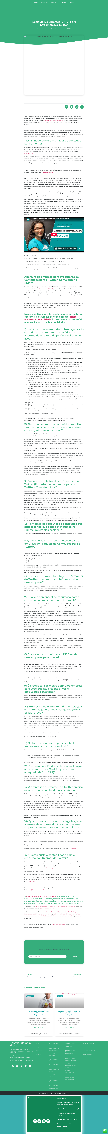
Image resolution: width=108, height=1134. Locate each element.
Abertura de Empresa (88, 1043)
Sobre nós (44, 3)
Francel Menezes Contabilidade (53, 120)
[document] (54, 1114)
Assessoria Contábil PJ (88, 1047)
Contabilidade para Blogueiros (54, 1054)
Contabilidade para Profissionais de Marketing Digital (54, 1087)
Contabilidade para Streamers (54, 1065)
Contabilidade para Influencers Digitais (54, 1049)
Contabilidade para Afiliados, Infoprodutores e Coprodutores (72, 1045)
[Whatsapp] (35, 1121)
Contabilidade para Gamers (54, 1070)
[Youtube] (17, 1066)
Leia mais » (38, 1027)
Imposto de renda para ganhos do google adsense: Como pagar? (69, 1013)
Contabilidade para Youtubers (54, 1044)
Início (37, 1043)
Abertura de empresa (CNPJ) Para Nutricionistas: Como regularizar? (39, 1013)
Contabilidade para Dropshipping (54, 1080)
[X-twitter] (26, 1066)
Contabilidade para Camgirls (54, 1059)
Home (36, 3)
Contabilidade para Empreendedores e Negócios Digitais (70, 1077)
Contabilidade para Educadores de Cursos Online (71, 1065)
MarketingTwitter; (30, 153)
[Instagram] (21, 1066)
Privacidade (39, 1054)
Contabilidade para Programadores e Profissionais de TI (70, 1052)
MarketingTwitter (47, 172)
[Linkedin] (48, 1121)
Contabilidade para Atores (54, 1075)
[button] (54, 1133)
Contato (71, 3)
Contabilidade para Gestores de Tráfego (70, 1071)
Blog (64, 3)
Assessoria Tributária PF (89, 1050)
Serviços (54, 3)
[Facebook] (13, 1066)
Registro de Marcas (88, 1054)
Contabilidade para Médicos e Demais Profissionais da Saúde (71, 1058)
